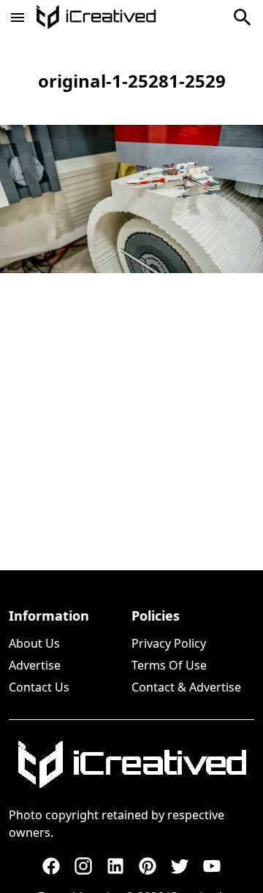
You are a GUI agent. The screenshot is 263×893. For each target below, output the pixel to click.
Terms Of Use (169, 665)
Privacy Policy (169, 643)
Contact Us (39, 687)
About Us (34, 643)
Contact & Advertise (186, 687)
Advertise (35, 665)
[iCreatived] (131, 764)
